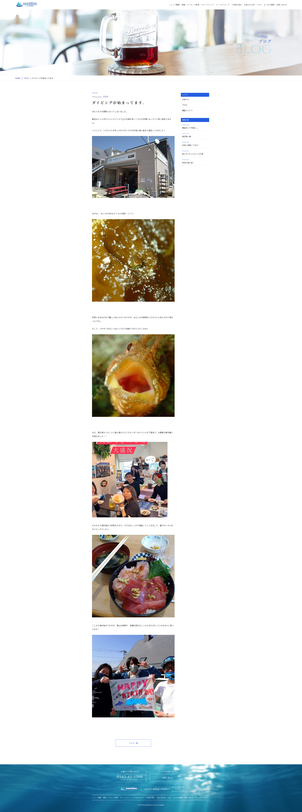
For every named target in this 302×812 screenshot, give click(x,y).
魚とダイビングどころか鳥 (192, 152)
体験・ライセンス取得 (190, 4)
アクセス (178, 789)
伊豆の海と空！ (188, 161)
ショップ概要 (174, 4)
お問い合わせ (281, 4)
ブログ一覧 (133, 743)
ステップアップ (207, 4)
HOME (17, 78)
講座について (187, 110)
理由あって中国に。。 (190, 126)
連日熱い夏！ (187, 135)
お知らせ (185, 99)
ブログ (259, 4)
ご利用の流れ (236, 4)
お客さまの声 (249, 4)
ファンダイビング (222, 4)
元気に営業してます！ (191, 143)
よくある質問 (269, 4)
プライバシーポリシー (202, 797)
